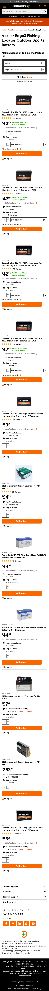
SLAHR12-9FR (7, 411)
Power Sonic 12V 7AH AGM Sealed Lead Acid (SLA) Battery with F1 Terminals (24, 556)
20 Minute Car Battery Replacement (24, 1)
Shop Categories (10, 886)
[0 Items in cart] (44, 6)
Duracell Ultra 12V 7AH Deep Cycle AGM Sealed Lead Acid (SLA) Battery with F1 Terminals (23, 828)
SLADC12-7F (6, 825)
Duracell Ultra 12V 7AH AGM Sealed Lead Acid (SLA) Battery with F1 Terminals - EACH (22, 113)
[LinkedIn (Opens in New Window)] (20, 923)
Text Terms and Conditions (18, 989)
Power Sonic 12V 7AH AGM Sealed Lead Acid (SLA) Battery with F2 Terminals (24, 628)
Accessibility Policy (17, 982)
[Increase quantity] (7, 143)
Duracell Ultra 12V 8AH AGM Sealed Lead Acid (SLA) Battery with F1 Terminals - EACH (22, 188)
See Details (32, 23)
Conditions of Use (32, 982)
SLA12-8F (5, 185)
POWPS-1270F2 (7, 625)
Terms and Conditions (24, 985)
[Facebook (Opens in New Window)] (6, 923)
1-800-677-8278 (14, 913)
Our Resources (9, 902)
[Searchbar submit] (45, 11)
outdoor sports (15, 30)
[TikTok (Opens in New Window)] (26, 923)
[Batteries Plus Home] (22, 6)
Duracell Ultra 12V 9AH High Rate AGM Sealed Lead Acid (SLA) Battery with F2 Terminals (22, 414)
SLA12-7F (5, 110)
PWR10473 (6, 694)
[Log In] (39, 6)
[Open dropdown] (36, 128)
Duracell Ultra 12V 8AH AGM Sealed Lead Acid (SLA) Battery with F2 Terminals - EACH (22, 339)
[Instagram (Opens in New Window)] (13, 923)
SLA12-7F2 (5, 260)
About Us (7, 891)
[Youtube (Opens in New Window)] (33, 923)
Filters (23, 77)
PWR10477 (6, 483)
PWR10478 (6, 759)
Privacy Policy (36, 989)
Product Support (10, 897)
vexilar (25, 30)
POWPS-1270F (7, 552)
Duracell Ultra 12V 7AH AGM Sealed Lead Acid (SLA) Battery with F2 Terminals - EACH (22, 264)
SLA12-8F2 (5, 336)
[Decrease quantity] (7, 145)
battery (5, 30)
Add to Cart (21, 153)
